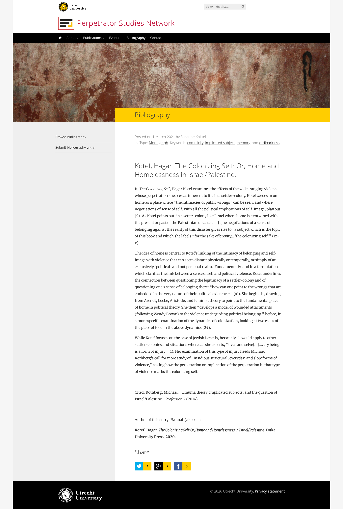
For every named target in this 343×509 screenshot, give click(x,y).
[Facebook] (178, 466)
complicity (195, 142)
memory (243, 142)
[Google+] (158, 466)
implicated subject (220, 142)
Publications (92, 38)
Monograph (158, 142)
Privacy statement (270, 491)
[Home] (59, 38)
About (71, 38)
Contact (156, 38)
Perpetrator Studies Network (125, 23)
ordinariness (269, 142)
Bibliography (136, 38)
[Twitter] (139, 466)
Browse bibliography (70, 137)
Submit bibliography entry (74, 147)
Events (114, 38)
